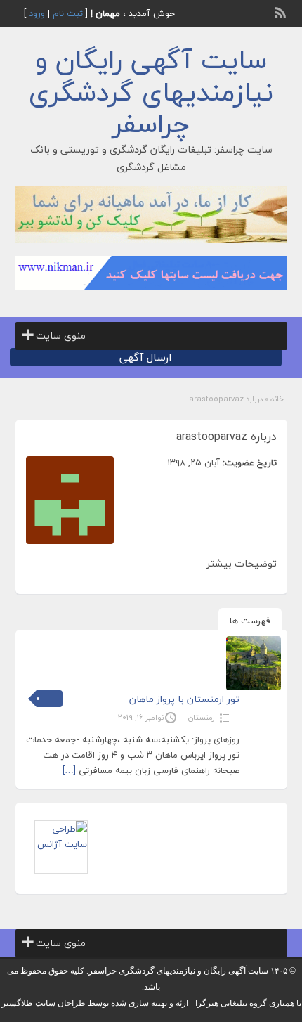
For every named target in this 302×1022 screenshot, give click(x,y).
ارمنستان (202, 717)
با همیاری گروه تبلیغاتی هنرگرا (248, 1003)
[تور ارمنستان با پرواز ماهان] (253, 663)
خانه (277, 399)
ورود (37, 13)
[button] (61, 336)
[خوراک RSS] (281, 11)
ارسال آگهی (145, 357)
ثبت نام (68, 13)
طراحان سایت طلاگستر (43, 1003)
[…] (69, 770)
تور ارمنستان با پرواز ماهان (184, 699)
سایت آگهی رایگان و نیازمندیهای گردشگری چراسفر (151, 92)
